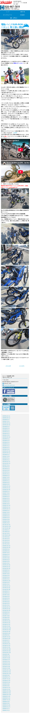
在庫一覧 (22, 11)
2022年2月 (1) (6, 459)
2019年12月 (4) (6, 486)
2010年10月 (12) (7, 673)
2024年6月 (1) (6, 430)
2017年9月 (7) (6, 530)
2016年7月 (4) (6, 552)
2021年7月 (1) (6, 465)
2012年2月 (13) (6, 645)
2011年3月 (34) (6, 664)
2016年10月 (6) (6, 547)
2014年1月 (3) (6, 605)
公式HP (15, 132)
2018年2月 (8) (6, 521)
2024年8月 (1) (6, 428)
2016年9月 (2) (6, 549)
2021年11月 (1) (6, 461)
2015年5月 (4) (6, 577)
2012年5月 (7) (6, 640)
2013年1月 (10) (6, 626)
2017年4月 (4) (6, 538)
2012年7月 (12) (6, 636)
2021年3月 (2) (6, 470)
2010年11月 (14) (7, 671)
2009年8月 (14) (6, 698)
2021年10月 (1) (6, 463)
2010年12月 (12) (7, 670)
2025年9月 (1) (6, 419)
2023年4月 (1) (6, 445)
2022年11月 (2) (6, 451)
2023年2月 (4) (6, 449)
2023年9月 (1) (6, 438)
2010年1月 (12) (6, 689)
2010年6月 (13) (6, 680)
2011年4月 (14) (6, 663)
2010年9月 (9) (6, 675)
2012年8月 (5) (6, 635)
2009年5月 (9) (6, 703)
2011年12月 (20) (7, 649)
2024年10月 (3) (6, 424)
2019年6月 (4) (6, 494)
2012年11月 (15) (7, 629)
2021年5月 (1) (6, 468)
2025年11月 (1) (6, 416)
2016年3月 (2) (6, 559)
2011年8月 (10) (6, 656)
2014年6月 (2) (6, 596)
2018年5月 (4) (6, 515)
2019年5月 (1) (6, 496)
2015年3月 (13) (6, 580)
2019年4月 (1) (6, 498)
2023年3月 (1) (6, 447)
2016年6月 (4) (6, 554)
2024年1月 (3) (6, 435)
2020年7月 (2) (6, 477)
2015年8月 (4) (6, 572)
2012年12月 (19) (7, 628)
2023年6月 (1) (6, 442)
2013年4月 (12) (6, 621)
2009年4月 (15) (6, 705)
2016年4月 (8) (6, 557)
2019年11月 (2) (6, 487)
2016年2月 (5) (6, 561)
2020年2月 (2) (6, 484)
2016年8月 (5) (6, 551)
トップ (7, 11)
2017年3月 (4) (6, 540)
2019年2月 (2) (6, 501)
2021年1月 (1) (6, 473)
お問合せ (15, 18)
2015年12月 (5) (6, 564)
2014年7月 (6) (6, 594)
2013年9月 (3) (6, 612)
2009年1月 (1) (6, 710)
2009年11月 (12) (7, 692)
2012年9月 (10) (6, 633)
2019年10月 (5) (6, 489)
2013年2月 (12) (6, 624)
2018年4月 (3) (6, 517)
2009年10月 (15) (7, 694)
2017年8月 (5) (6, 531)
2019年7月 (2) (6, 493)
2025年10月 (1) (6, 417)
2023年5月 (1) (6, 444)
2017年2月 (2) (6, 542)
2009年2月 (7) (6, 708)
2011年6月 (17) (6, 659)
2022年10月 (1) (6, 452)
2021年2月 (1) (6, 472)
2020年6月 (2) (6, 479)
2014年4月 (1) (6, 600)
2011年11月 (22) (6, 650)
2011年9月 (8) (6, 654)
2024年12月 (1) (6, 423)
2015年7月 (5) (6, 573)
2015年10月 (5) (6, 568)
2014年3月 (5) (6, 601)
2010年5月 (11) (6, 682)
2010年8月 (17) (6, 677)
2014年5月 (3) (6, 598)
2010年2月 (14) (6, 687)
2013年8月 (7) (6, 614)
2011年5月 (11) (6, 661)
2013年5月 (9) (6, 619)
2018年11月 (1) (6, 507)
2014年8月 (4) (6, 593)
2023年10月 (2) (6, 437)
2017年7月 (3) (6, 533)
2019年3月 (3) (6, 500)
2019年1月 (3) (6, 503)
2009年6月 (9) (6, 701)
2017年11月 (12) (7, 526)
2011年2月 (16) (6, 666)
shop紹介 (22, 14)
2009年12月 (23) (7, 691)
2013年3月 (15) (6, 622)
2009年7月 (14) (6, 699)
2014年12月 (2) (6, 586)
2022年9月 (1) (6, 454)
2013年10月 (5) (6, 610)
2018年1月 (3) (6, 522)
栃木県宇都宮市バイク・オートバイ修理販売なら (6, 2)
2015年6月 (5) (6, 575)
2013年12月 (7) (6, 607)
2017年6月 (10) (6, 535)
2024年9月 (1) (6, 426)
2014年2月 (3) (6, 603)
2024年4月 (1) (6, 431)
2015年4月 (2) (6, 579)
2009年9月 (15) (6, 696)
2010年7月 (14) (6, 678)
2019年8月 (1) (6, 491)
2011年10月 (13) (7, 652)
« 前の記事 (8, 366)
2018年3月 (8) (6, 519)
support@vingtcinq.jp (9, 385)
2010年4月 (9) (6, 684)
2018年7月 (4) (6, 512)
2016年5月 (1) (6, 556)
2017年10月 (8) (6, 528)
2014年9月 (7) (6, 591)
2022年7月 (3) (6, 456)
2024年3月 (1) (6, 433)
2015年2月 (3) (6, 582)
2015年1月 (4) (6, 584)
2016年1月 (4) (6, 563)
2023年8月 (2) (6, 440)
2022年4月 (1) (6, 458)
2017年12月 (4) (6, 524)
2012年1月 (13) (6, 647)
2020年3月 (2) (6, 482)
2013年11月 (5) (6, 608)
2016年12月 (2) (6, 545)
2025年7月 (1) (6, 421)
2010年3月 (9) (6, 685)
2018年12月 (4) (6, 505)
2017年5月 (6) (6, 536)
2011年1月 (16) (6, 668)
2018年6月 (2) (6, 514)
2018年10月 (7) (6, 508)
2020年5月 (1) (6, 480)
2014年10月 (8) (6, 589)
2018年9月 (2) (6, 510)
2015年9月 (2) (6, 570)
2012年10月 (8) (6, 631)
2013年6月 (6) (6, 617)
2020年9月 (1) (6, 475)
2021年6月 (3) (6, 466)
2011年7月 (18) (6, 657)
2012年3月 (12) (6, 643)
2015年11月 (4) (6, 566)
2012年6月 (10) (6, 638)
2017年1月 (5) (6, 543)
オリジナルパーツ (7, 14)
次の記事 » (22, 366)
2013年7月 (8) (6, 615)
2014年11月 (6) (6, 587)
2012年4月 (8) (6, 642)
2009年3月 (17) (6, 706)
